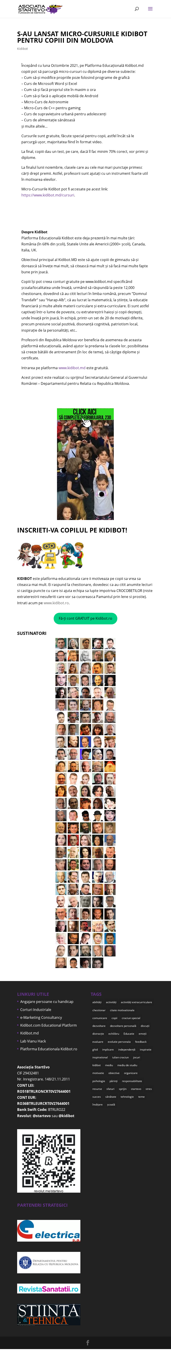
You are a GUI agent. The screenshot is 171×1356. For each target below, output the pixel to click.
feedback (141, 1042)
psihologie (98, 1081)
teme (141, 1097)
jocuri (136, 1057)
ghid (95, 1049)
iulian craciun (120, 1057)
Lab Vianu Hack (33, 1041)
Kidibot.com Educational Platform (48, 1025)
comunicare (99, 1018)
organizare (131, 1073)
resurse (97, 1089)
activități (111, 1002)
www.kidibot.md (72, 367)
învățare (97, 1104)
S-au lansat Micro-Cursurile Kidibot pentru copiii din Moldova (82, 36)
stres (149, 1089)
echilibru (113, 1034)
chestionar (99, 1010)
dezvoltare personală (123, 1026)
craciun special (131, 1018)
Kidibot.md (29, 1033)
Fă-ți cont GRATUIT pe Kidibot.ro (85, 618)
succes (96, 1097)
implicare (108, 1049)
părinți (114, 1081)
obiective (114, 1073)
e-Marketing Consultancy (41, 1017)
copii (114, 1018)
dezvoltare (99, 1026)
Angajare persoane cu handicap (46, 1001)
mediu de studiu (127, 1065)
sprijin (122, 1089)
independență (126, 1049)
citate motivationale (122, 1010)
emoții (143, 1034)
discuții (145, 1026)
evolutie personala (119, 1042)
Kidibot (22, 48)
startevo (136, 1089)
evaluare (97, 1042)
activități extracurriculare (136, 1002)
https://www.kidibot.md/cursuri (47, 195)
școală (111, 1104)
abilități (97, 1002)
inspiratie (145, 1049)
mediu (109, 1065)
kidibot (96, 1065)
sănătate (110, 1097)
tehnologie (127, 1097)
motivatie (98, 1073)
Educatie (129, 1034)
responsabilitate (132, 1081)
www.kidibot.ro (56, 602)
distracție (98, 1034)
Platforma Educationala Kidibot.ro (48, 1048)
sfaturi (110, 1089)
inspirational (100, 1057)
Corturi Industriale (35, 1009)
